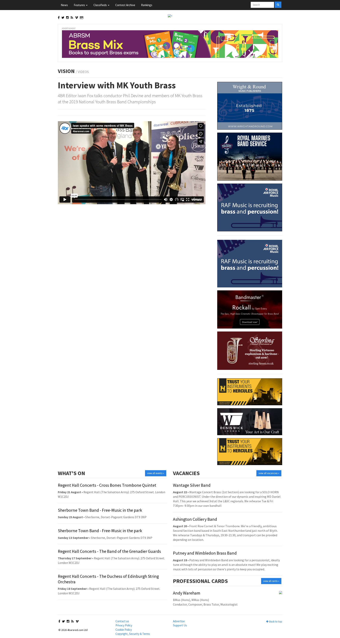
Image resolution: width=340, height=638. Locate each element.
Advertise (179, 621)
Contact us (122, 621)
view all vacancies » (269, 473)
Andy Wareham (186, 593)
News (64, 5)
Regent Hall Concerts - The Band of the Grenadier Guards (109, 551)
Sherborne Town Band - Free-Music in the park (100, 510)
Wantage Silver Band (192, 485)
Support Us (180, 625)
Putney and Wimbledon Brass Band (205, 553)
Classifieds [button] (100, 5)
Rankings (146, 5)
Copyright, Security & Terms (132, 634)
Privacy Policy (123, 625)
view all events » (155, 473)
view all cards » (271, 581)
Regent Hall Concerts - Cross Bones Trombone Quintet (107, 485)
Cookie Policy (123, 630)
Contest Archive (125, 5)
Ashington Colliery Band (195, 519)
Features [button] (80, 5)
